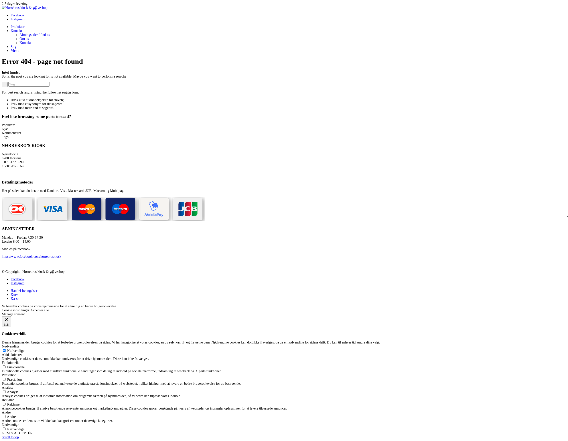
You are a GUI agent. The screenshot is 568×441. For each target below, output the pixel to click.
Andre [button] (6, 412)
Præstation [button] (9, 375)
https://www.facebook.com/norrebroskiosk (31, 256)
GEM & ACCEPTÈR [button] (17, 433)
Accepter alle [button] (39, 310)
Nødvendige (15, 351)
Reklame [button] (8, 400)
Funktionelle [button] (10, 363)
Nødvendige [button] (10, 346)
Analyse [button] (7, 387)
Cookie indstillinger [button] (15, 310)
